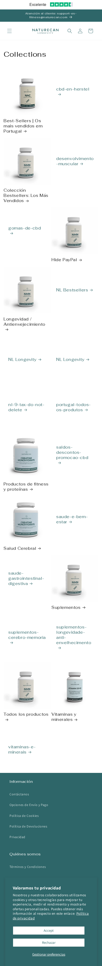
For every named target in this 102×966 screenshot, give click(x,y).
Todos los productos (26, 714)
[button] (9, 31)
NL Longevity (22, 359)
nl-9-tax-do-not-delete (26, 407)
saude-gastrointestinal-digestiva (26, 578)
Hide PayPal (64, 259)
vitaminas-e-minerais (22, 749)
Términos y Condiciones (27, 867)
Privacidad (17, 837)
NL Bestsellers (72, 290)
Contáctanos (19, 794)
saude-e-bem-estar (72, 519)
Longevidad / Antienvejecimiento (24, 321)
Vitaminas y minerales (64, 717)
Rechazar (49, 942)
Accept (49, 930)
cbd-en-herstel (72, 89)
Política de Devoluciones (28, 826)
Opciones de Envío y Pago (28, 805)
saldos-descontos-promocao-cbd (72, 452)
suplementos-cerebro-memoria (27, 635)
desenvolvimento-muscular (75, 161)
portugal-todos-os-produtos (73, 407)
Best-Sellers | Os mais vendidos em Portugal (23, 126)
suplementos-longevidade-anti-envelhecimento (73, 634)
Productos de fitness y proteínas (26, 486)
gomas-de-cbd (24, 228)
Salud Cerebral (20, 548)
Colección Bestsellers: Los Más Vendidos (26, 195)
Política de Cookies (24, 816)
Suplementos (66, 607)
